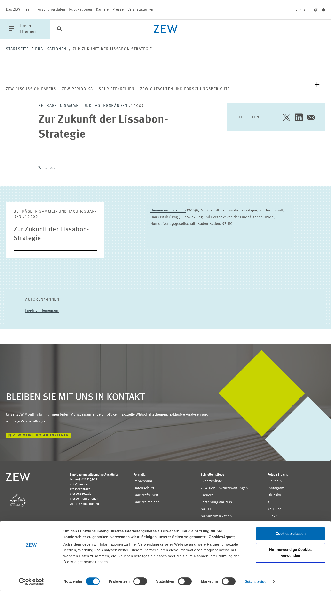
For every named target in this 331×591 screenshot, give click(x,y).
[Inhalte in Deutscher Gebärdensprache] (316, 9)
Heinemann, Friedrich (168, 210)
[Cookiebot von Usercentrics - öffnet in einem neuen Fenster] (31, 581)
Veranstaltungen (140, 10)
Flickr (272, 516)
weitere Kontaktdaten (84, 504)
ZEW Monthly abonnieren (41, 435)
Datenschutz (144, 488)
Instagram (276, 488)
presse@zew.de (80, 493)
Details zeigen (256, 581)
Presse (118, 10)
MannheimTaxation (216, 516)
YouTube (275, 509)
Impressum (143, 481)
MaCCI (206, 509)
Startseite (17, 49)
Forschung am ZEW (216, 502)
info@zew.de (79, 484)
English (301, 10)
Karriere (102, 10)
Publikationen (80, 10)
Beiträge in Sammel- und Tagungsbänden (82, 106)
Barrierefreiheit (146, 495)
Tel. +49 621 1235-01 (83, 479)
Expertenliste (211, 481)
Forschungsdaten (50, 10)
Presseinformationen (84, 498)
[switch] (140, 581)
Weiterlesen (48, 168)
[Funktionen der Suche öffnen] (59, 29)
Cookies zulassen (291, 534)
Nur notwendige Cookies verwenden (290, 552)
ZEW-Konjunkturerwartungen (224, 488)
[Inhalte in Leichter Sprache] (323, 9)
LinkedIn (275, 481)
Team (28, 10)
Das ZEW (13, 10)
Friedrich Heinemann (42, 310)
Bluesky (274, 495)
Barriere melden (147, 502)
